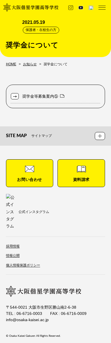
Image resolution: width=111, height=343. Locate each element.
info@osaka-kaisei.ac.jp (27, 319)
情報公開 (13, 256)
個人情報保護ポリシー (23, 265)
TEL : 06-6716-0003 (24, 313)
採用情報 (13, 246)
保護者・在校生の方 (41, 30)
